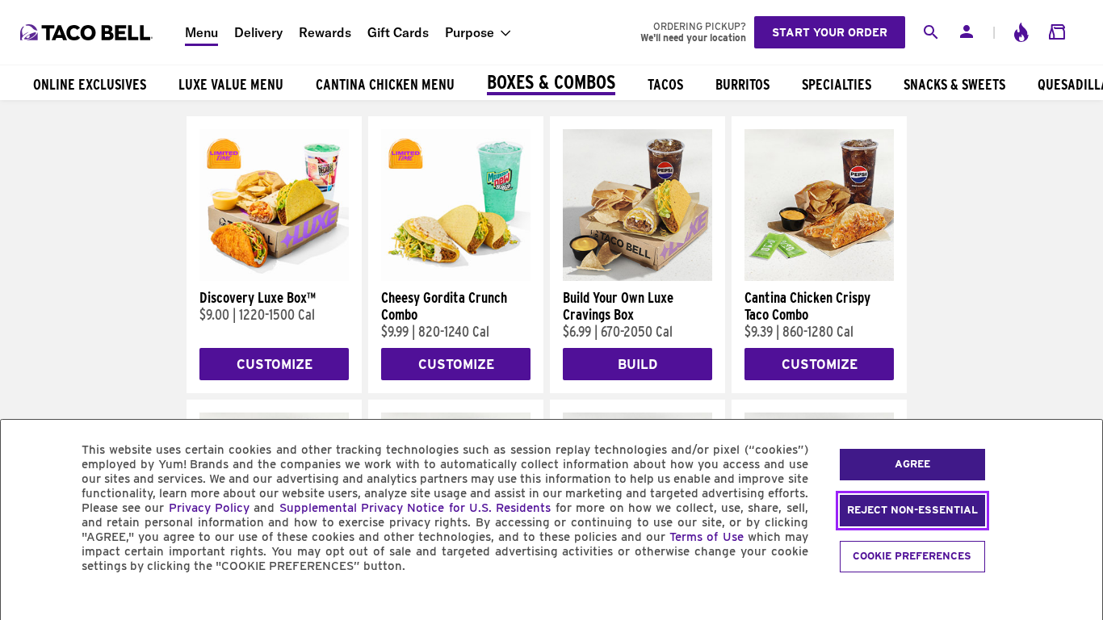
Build (637, 364)
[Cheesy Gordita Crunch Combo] (456, 276)
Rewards (325, 32)
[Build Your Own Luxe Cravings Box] (637, 276)
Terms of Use (706, 537)
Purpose (469, 32)
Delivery (258, 32)
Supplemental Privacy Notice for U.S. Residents (415, 508)
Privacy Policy (209, 508)
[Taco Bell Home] (88, 32)
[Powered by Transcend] (26, 603)
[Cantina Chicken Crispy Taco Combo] (819, 276)
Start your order (829, 32)
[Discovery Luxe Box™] (274, 276)
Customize (274, 364)
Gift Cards (398, 32)
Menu (201, 32)
